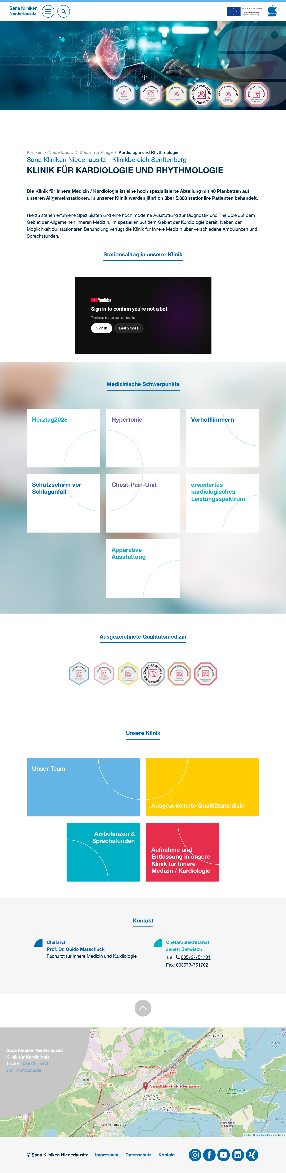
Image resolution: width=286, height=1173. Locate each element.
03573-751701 (195, 957)
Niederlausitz (61, 152)
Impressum (106, 1154)
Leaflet (247, 1135)
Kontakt (166, 1154)
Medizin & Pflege (96, 152)
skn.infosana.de (23, 1070)
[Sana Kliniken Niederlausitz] (145, 1086)
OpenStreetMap (263, 1135)
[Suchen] (63, 11)
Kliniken (35, 152)
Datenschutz (138, 1154)
